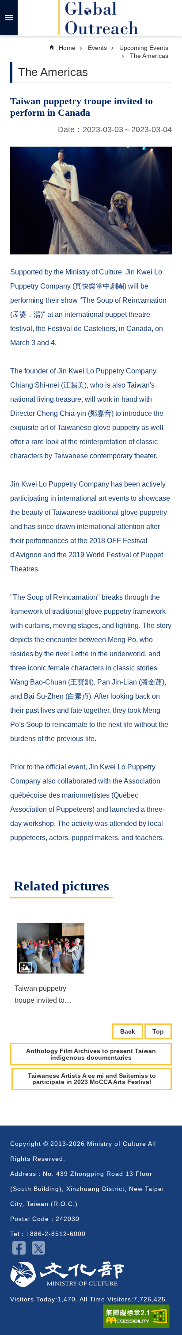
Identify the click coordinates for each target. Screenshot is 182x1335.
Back (127, 1031)
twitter (38, 1248)
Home (67, 47)
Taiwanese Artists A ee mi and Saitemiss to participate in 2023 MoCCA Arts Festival (92, 1078)
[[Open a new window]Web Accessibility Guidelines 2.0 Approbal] (136, 1316)
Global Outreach (98, 17)
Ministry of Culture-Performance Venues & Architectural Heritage (67, 1274)
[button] (50, 948)
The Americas (149, 55)
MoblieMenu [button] (9, 17)
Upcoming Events (143, 47)
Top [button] (158, 1031)
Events (97, 47)
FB (19, 1248)
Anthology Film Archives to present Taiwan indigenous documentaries (91, 1054)
